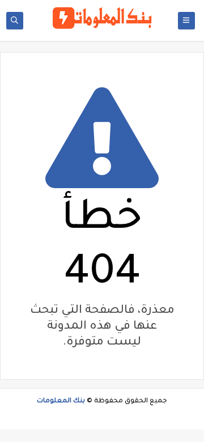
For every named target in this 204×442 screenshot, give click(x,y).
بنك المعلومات (61, 401)
